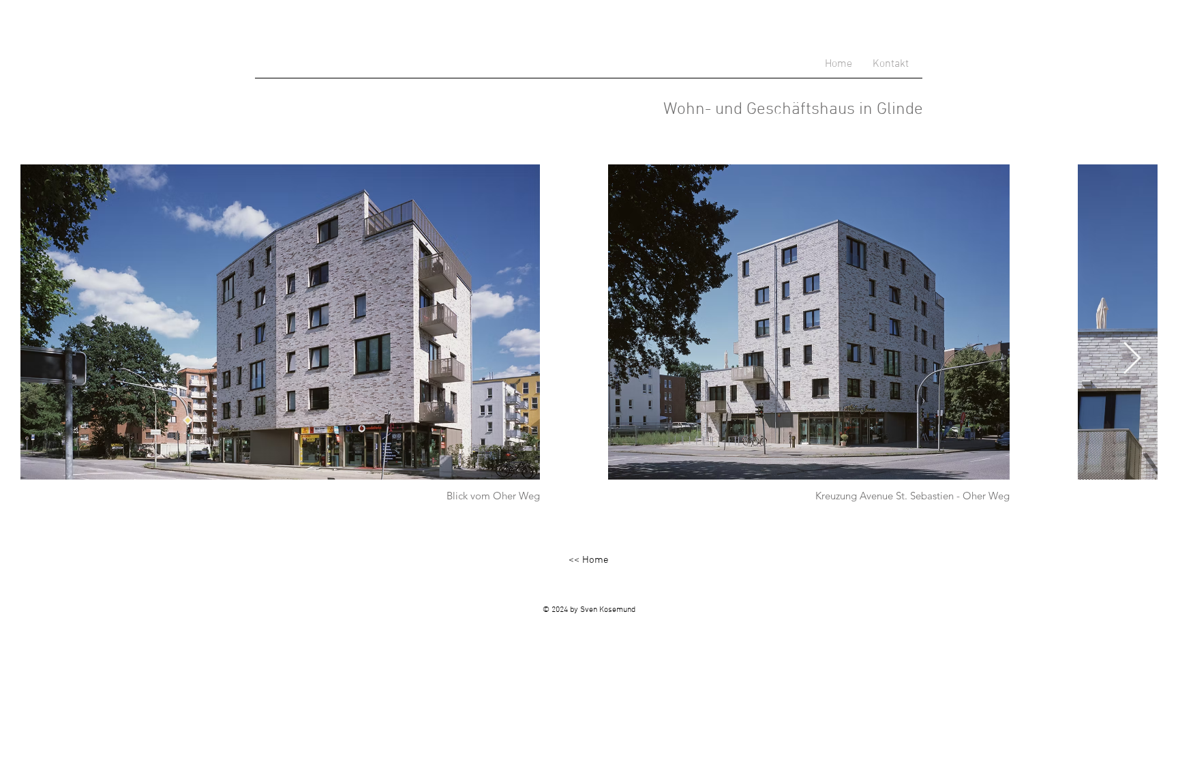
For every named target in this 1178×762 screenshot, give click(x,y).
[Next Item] (1131, 359)
